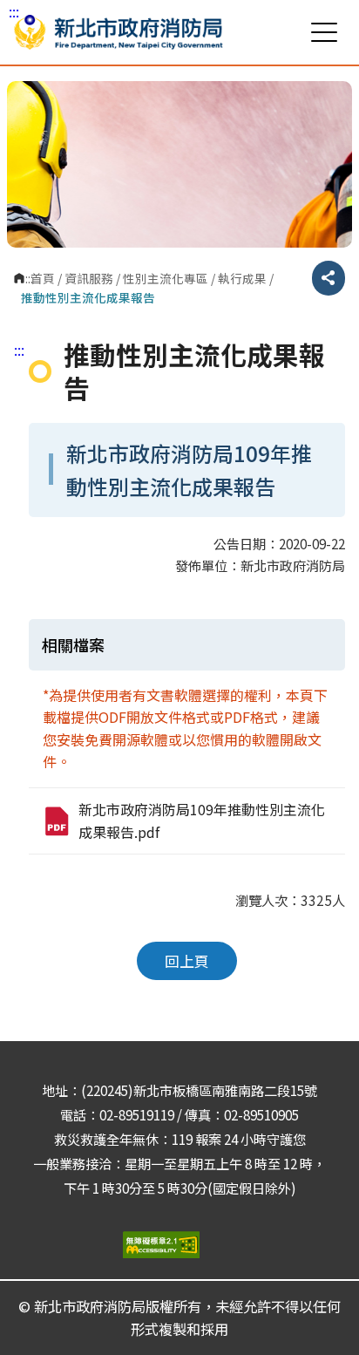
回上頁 (187, 960)
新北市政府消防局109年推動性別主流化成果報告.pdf (201, 820)
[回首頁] (118, 32)
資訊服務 (88, 278)
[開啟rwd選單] (324, 32)
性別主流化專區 (165, 278)
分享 (328, 278)
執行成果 (242, 278)
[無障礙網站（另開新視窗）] (179, 1244)
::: (14, 11)
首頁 (42, 278)
